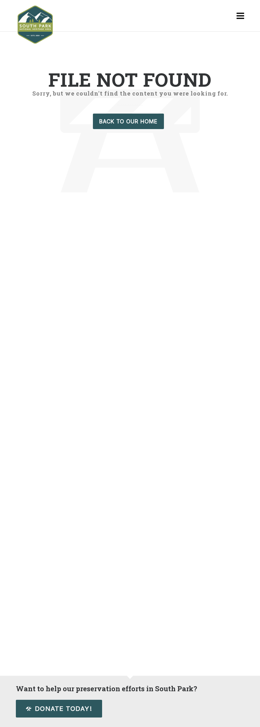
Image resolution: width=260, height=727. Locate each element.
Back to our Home (128, 121)
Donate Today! (63, 708)
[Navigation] (240, 16)
